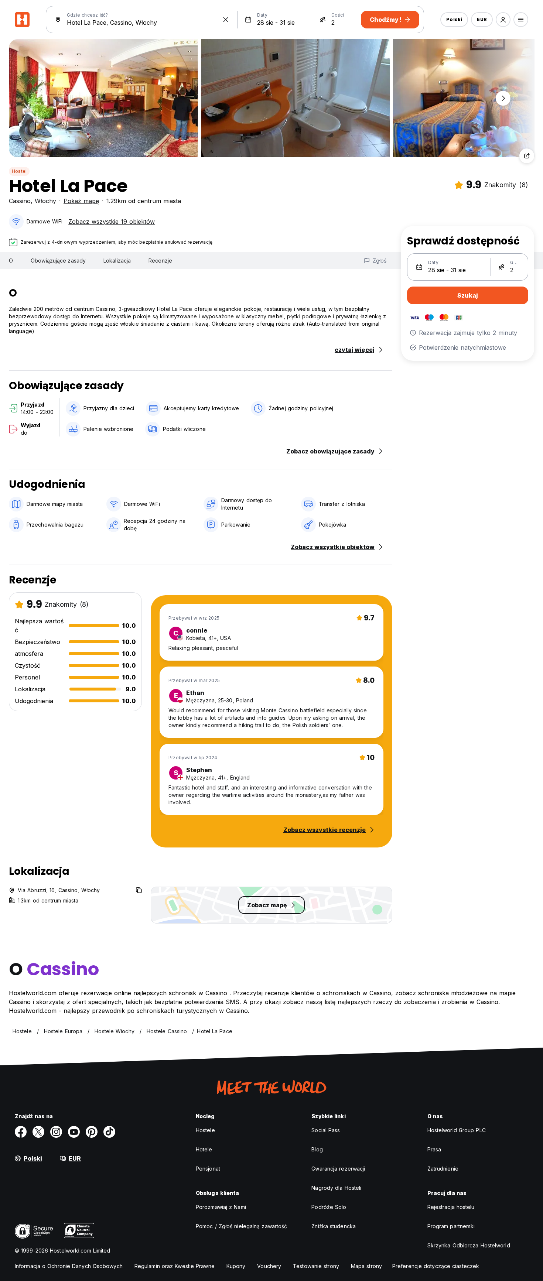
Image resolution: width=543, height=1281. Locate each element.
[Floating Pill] (503, 98)
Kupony (236, 1266)
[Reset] (226, 19)
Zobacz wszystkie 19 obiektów (111, 221)
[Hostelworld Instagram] (56, 1132)
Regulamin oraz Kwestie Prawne (174, 1266)
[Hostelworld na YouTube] (74, 1132)
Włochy (45, 201)
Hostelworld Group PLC (456, 1130)
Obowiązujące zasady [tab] (58, 260)
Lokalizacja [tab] (117, 260)
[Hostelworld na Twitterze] (38, 1132)
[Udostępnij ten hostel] (526, 155)
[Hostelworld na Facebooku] (21, 1132)
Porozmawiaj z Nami (221, 1207)
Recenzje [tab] (160, 260)
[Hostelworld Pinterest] (92, 1132)
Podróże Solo (328, 1207)
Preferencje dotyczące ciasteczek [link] (435, 1266)
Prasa (434, 1149)
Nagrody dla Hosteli (336, 1188)
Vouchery (269, 1266)
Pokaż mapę (81, 201)
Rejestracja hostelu (451, 1207)
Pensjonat (208, 1168)
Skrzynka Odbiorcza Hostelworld (468, 1245)
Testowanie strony (316, 1266)
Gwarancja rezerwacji (338, 1168)
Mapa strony (366, 1266)
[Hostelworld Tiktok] (109, 1132)
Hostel (19, 171)
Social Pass (325, 1130)
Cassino (20, 201)
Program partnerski (451, 1226)
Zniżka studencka (333, 1226)
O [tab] (11, 260)
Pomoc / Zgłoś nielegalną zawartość (241, 1226)
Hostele (205, 1130)
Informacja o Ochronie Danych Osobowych (69, 1266)
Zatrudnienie (442, 1168)
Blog (316, 1149)
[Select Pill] (503, 19)
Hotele (204, 1149)
